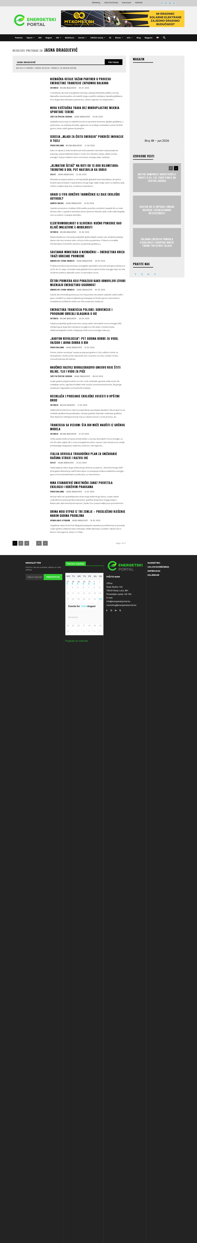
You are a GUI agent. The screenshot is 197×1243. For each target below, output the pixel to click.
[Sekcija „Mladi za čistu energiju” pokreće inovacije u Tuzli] (30, 146)
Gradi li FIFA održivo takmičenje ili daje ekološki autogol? (85, 196)
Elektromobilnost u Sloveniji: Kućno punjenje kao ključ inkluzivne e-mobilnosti (86, 225)
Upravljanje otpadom (60, 520)
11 (39, 543)
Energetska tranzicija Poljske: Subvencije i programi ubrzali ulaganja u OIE (81, 311)
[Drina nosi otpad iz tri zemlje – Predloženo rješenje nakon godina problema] (30, 521)
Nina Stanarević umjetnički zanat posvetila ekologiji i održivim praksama (81, 484)
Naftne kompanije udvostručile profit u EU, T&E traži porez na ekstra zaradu (157, 178)
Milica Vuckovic (67, 405)
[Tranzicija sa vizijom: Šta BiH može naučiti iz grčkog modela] (30, 435)
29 (78, 582)
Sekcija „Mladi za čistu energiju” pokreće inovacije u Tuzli (87, 138)
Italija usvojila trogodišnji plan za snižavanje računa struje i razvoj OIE (83, 456)
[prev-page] (171, 168)
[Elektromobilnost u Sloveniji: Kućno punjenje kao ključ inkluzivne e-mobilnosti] (30, 233)
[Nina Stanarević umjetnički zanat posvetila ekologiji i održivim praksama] (30, 493)
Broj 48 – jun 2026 (157, 140)
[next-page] (45, 543)
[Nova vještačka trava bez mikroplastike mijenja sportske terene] (30, 118)
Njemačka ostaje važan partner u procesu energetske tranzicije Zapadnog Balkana (80, 81)
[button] (164, 37)
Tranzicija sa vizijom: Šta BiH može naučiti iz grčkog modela (87, 427)
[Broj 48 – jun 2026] (157, 102)
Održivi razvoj (57, 203)
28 (73, 582)
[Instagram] (166, 3)
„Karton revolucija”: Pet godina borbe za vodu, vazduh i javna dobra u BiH (84, 340)
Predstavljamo (57, 145)
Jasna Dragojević (82, 116)
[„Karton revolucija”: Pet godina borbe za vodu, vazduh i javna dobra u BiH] (30, 348)
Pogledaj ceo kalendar (76, 640)
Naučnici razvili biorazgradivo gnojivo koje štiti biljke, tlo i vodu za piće (85, 369)
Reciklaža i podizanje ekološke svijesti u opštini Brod (85, 398)
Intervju (54, 88)
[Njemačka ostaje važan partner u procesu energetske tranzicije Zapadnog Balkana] (30, 89)
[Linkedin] (169, 3)
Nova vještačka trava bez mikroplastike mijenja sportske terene (84, 110)
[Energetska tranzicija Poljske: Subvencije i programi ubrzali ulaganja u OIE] (30, 319)
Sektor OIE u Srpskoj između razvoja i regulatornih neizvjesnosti (157, 210)
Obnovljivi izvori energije (62, 261)
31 (89, 582)
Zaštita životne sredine (61, 117)
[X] (174, 3)
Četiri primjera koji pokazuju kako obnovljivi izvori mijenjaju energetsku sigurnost (87, 283)
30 (84, 582)
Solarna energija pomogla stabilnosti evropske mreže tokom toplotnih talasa (157, 243)
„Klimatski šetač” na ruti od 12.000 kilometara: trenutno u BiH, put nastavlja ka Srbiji (84, 167)
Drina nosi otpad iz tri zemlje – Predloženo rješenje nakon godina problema (87, 513)
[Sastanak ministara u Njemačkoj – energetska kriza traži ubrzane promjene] (30, 262)
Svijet (53, 174)
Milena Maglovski (68, 88)
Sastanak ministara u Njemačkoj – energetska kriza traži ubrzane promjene (87, 254)
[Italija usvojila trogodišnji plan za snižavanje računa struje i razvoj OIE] (30, 464)
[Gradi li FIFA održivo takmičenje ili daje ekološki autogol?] (30, 204)
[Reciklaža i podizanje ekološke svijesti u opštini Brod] (30, 406)
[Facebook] (162, 3)
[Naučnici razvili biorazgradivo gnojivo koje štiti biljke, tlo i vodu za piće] (30, 377)
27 (67, 582)
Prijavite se (53, 577)
